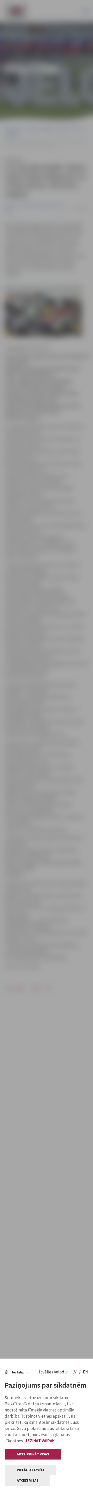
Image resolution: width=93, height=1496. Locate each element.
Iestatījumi (20, 1372)
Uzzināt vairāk (40, 1441)
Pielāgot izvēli (30, 1469)
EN (85, 1372)
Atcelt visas (27, 1480)
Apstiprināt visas (33, 1454)
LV (74, 1372)
